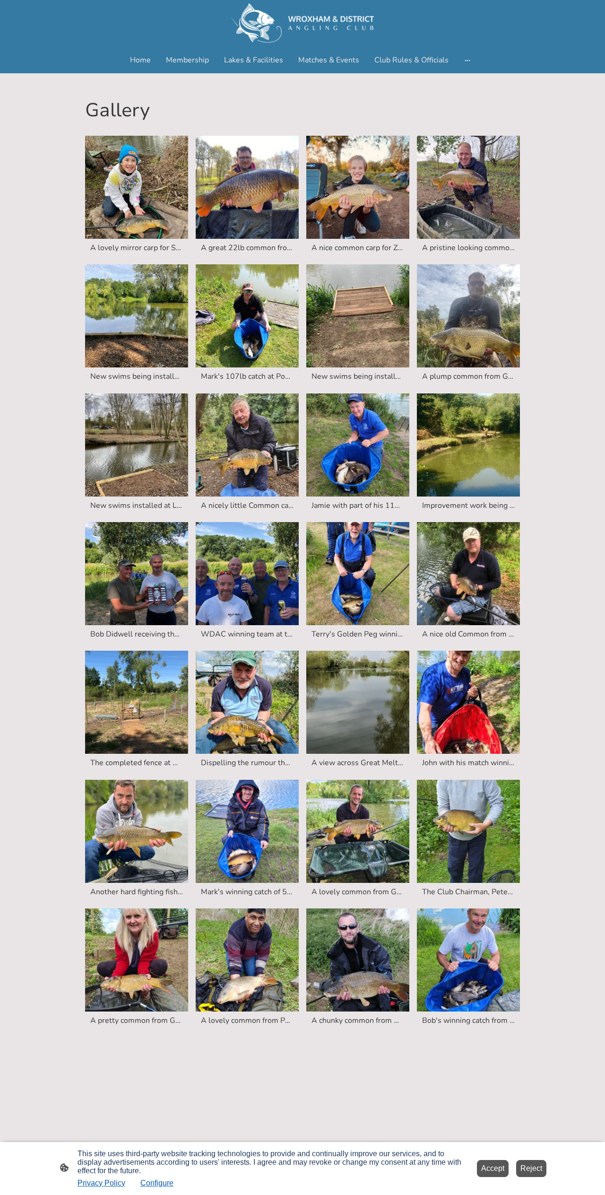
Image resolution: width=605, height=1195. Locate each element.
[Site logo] (302, 23)
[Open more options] (467, 60)
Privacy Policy (101, 1183)
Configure (156, 1183)
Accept (492, 1168)
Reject (531, 1168)
